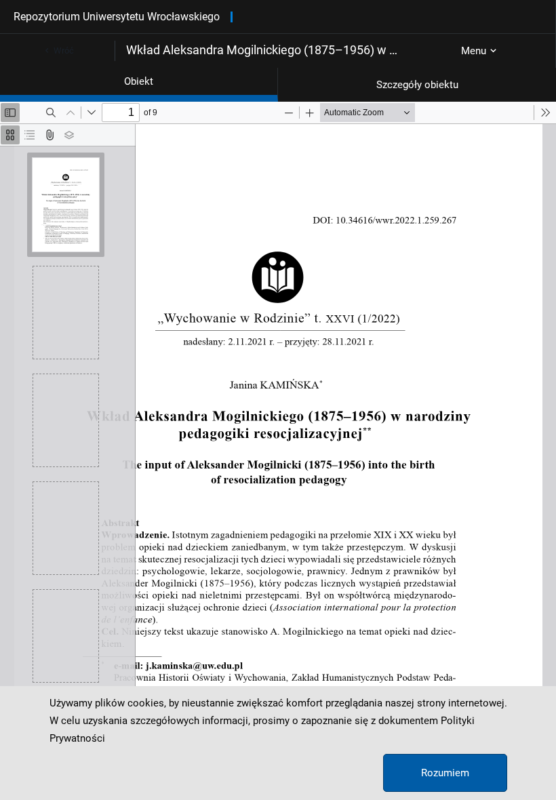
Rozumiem (445, 773)
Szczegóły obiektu (417, 85)
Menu (473, 51)
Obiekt (138, 81)
